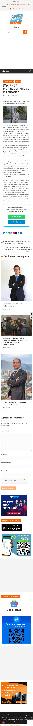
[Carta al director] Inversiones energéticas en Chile (14, 403)
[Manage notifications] (3, 722)
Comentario (5, 431)
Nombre (4, 454)
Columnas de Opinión (9, 81)
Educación (18, 81)
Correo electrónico (7, 463)
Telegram (18, 222)
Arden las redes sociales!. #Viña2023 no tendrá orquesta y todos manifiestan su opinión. (17, 249)
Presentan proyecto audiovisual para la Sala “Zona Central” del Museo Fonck (16, 242)
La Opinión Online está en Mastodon (10, 725)
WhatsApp (17, 216)
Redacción (14, 95)
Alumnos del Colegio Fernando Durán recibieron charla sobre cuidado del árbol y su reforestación (15, 341)
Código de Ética (28, 715)
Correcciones (17, 715)
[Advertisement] (16, 52)
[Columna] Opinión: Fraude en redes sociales (15, 305)
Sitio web (4, 471)
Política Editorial (7, 715)
